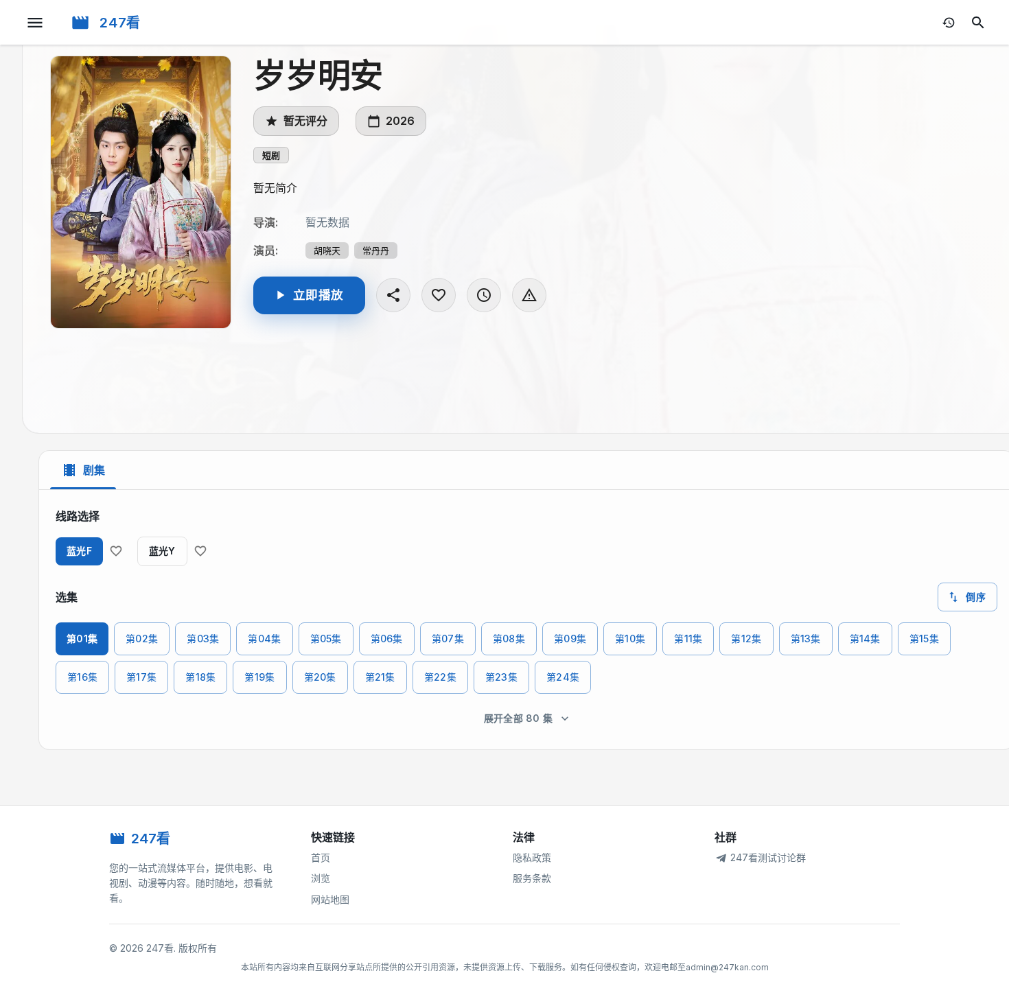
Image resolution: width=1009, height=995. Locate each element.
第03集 (203, 638)
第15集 (924, 638)
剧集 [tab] (94, 470)
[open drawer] (35, 23)
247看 (120, 22)
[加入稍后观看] (484, 295)
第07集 (448, 638)
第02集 (142, 638)
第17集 (141, 677)
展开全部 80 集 (518, 718)
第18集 (200, 677)
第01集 (82, 638)
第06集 (387, 638)
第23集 (501, 677)
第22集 (440, 677)
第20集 (320, 677)
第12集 (746, 638)
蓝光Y (162, 551)
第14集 (865, 638)
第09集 (570, 638)
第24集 (562, 677)
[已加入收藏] (438, 295)
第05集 (326, 638)
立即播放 (318, 295)
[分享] (393, 295)
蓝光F (79, 551)
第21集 (380, 677)
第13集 (806, 638)
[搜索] (978, 22)
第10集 (630, 638)
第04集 (264, 638)
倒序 (976, 596)
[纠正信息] (529, 295)
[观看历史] (948, 22)
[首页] (80, 22)
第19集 (259, 677)
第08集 (509, 638)
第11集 (688, 638)
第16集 (82, 677)
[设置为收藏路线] (116, 551)
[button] (271, 155)
